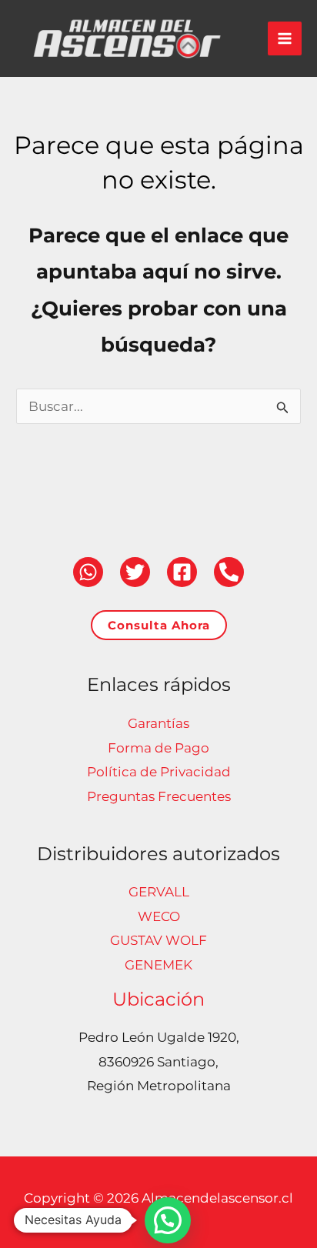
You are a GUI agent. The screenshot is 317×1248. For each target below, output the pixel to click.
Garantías (158, 723)
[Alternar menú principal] (285, 38)
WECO (159, 916)
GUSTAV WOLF (158, 940)
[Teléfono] (229, 572)
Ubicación (158, 999)
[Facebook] (182, 572)
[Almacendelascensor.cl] (127, 38)
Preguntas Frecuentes (159, 796)
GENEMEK (158, 965)
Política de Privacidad (159, 771)
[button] (159, 625)
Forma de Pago (158, 748)
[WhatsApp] (88, 572)
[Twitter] (135, 572)
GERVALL (158, 891)
